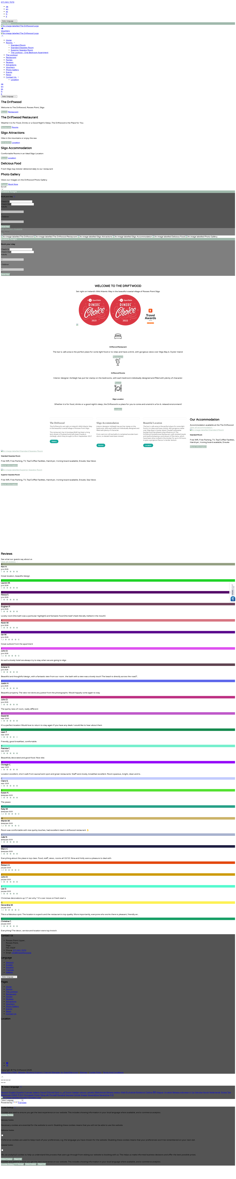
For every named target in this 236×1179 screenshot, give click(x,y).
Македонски (100, 1092)
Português (29, 1095)
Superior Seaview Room (22, 50)
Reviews (9, 62)
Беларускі (140, 1092)
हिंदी (154, 1092)
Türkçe (224, 1092)
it (6, 16)
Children (5, 216)
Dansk (43, 1092)
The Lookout (12, 55)
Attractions (11, 65)
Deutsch (10, 962)
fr (6, 14)
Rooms (9, 42)
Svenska (69, 1095)
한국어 (20, 1095)
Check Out (6, 204)
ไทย (229, 1092)
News (8, 75)
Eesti (57, 1092)
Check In (5, 201)
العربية (62, 1092)
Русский (53, 1095)
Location (15, 79)
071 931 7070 (7, 2)
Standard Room (18, 45)
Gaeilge (75, 1092)
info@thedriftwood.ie (21, 953)
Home (9, 40)
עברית (191, 1092)
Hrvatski (168, 1092)
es (7, 11)
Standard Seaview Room (22, 47)
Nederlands (214, 1092)
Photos (4, 184)
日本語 (14, 1095)
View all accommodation (201, 427)
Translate (22, 1102)
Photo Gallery (12, 70)
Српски (77, 1095)
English (9, 965)
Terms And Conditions (113, 1072)
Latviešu (90, 1092)
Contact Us (11, 77)
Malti (123, 1092)
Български (131, 1092)
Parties (9, 60)
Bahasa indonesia (180, 1092)
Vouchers (10, 67)
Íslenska (199, 1092)
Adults (4, 207)
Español (10, 967)
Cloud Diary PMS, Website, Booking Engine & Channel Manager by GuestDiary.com (39, 1072)
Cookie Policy (95, 1072)
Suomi (69, 1092)
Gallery (54, 441)
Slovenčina (104, 1095)
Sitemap (83, 1072)
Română (61, 1095)
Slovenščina (93, 1095)
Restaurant (11, 57)
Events (9, 72)
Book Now (13, 184)
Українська (6, 1095)
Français (10, 970)
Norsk (206, 1092)
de (7, 6)
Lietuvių (82, 1092)
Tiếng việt (44, 1095)
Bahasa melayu (113, 1092)
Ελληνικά (51, 1092)
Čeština (149, 1092)
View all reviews (8, 562)
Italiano (9, 972)
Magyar (160, 1092)
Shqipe (84, 1095)
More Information (198, 446)
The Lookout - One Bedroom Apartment (29, 52)
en (7, 9)
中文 (112, 1095)
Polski (37, 1095)
